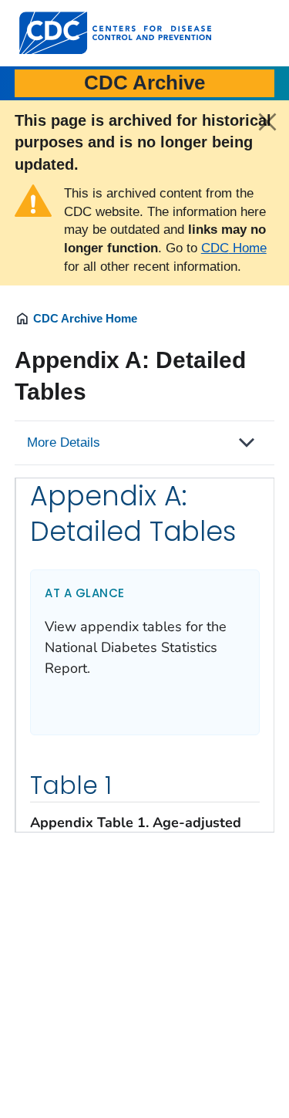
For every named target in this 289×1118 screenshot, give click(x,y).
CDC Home (234, 248)
